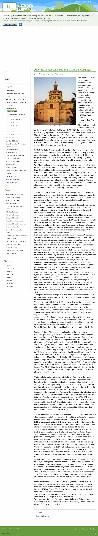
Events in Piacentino (12, 158)
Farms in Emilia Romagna (14, 221)
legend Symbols (11, 253)
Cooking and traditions (13, 197)
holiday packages (11, 182)
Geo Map (92, 529)
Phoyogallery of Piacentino (15, 250)
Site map (77, 529)
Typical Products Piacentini (15, 155)
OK (20, 24)
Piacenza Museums (12, 138)
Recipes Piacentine (12, 149)
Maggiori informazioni (10, 24)
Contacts (8, 173)
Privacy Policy (5, 533)
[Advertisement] (49, 48)
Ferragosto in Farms (12, 215)
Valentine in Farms (12, 212)
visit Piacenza (12, 111)
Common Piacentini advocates (16, 224)
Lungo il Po (10, 268)
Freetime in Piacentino (13, 244)
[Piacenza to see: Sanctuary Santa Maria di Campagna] (55, 102)
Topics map (85, 529)
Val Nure (9, 280)
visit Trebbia (11, 129)
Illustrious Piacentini (13, 161)
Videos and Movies (12, 247)
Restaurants (9, 105)
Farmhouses (10, 91)
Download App (11, 176)
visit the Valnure (12, 123)
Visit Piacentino (11, 108)
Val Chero (9, 271)
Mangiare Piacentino (12, 179)
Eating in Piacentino (12, 218)
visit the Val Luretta (14, 135)
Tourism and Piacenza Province (16, 235)
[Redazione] (95, 533)
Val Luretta (9, 277)
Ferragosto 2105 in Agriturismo (16, 102)
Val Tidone (9, 283)
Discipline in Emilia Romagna (16, 241)
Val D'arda (9, 274)
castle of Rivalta (11, 203)
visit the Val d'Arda (13, 120)
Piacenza (8, 265)
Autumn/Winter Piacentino (15, 99)
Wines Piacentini (11, 152)
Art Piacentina (10, 164)
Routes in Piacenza (42, 516)
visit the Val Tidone (14, 126)
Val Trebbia (9, 286)
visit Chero (11, 132)
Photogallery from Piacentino (16, 170)
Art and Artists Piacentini (14, 194)
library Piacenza (11, 167)
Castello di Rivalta (12, 141)
